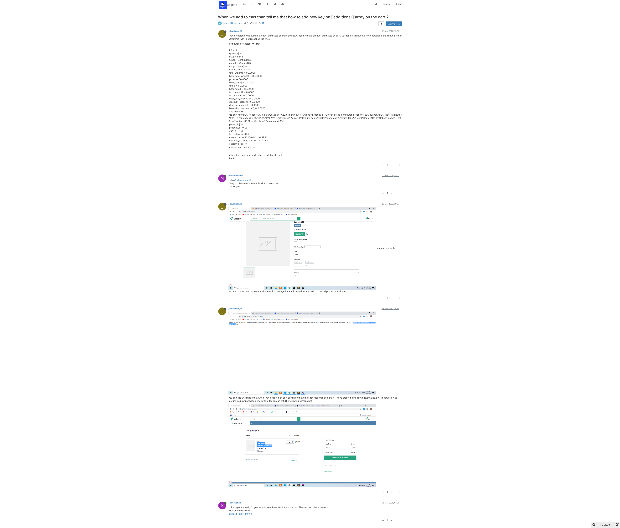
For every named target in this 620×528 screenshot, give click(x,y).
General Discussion (232, 23)
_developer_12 (235, 31)
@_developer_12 (242, 180)
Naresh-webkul (235, 175)
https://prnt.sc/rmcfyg (240, 513)
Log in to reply (394, 24)
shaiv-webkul (234, 503)
